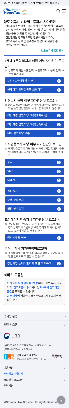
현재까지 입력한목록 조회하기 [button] (25, 89)
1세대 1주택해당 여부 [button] (20, 81)
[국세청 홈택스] (11, 11)
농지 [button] (10, 162)
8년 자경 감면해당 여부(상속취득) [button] (27, 124)
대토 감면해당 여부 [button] (18, 133)
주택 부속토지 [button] (15, 200)
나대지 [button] (11, 180)
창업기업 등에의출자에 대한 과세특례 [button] (29, 263)
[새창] (57, 355)
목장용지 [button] (12, 191)
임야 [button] (10, 171)
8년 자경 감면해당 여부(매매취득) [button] (27, 115)
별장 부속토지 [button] (15, 208)
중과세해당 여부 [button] (16, 237)
